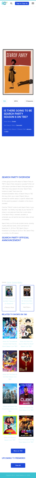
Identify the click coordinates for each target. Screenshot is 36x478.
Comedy (14, 282)
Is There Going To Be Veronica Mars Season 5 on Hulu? (27, 301)
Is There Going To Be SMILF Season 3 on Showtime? (9, 301)
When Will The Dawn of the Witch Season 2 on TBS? (10, 377)
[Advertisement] (18, 26)
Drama (9, 282)
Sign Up (25, 3)
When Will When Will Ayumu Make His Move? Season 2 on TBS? (26, 344)
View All (18, 465)
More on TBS (18, 451)
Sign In (18, 3)
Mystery (19, 282)
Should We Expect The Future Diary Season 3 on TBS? (9, 409)
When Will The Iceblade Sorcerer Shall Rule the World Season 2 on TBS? (9, 344)
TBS (4, 101)
